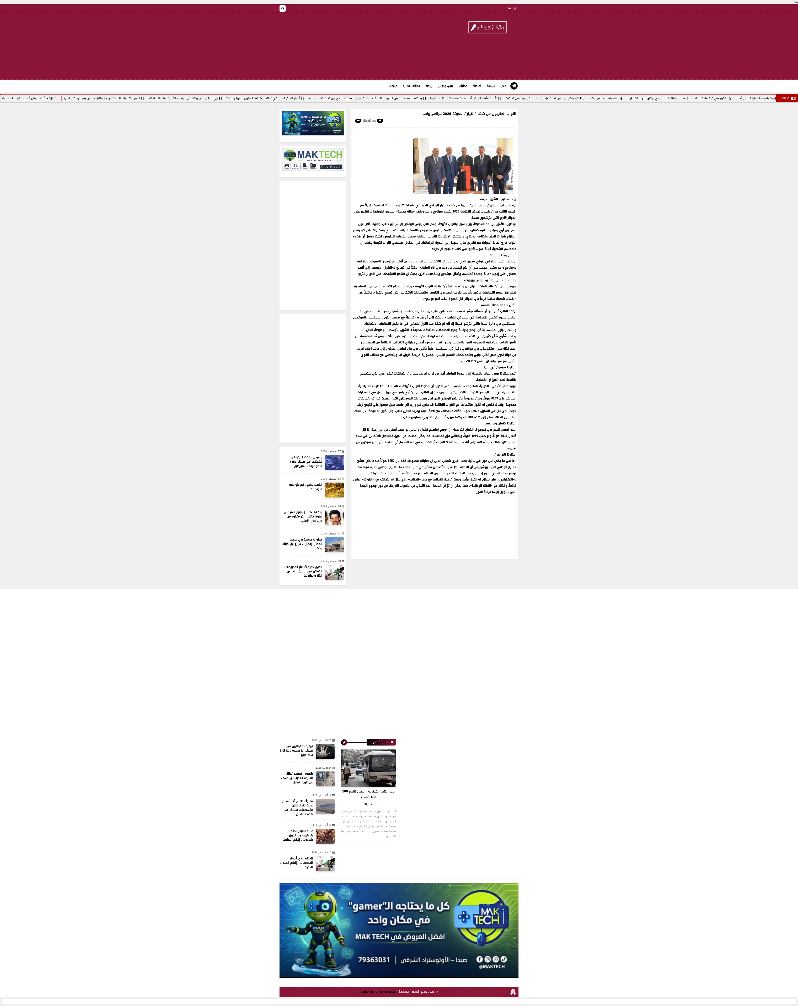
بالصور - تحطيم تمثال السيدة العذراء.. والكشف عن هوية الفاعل (297, 778)
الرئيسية (511, 8)
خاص (503, 86)
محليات (463, 86)
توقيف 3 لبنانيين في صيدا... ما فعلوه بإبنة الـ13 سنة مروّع (296, 750)
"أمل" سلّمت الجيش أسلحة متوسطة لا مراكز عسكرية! (513, 98)
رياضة (428, 86)
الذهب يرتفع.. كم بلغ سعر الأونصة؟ (305, 487)
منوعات (392, 86)
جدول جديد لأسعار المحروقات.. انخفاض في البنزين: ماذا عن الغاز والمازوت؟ (303, 571)
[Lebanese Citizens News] (487, 27)
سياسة (490, 86)
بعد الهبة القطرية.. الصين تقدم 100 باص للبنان (368, 794)
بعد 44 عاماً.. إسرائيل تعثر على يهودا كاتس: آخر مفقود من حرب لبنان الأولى (302, 516)
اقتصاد (477, 86)
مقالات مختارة (411, 86)
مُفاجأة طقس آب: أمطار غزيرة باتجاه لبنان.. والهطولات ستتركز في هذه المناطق (298, 807)
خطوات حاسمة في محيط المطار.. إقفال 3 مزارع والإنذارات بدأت (302, 544)
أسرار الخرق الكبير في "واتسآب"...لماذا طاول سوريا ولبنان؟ (754, 98)
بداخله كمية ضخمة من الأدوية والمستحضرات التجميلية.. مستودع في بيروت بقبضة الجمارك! (415, 98)
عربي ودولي (445, 86)
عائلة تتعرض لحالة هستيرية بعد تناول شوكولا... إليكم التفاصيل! (297, 835)
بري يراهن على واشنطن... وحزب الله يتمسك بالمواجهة (674, 98)
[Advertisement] (355, 46)
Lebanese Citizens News (378, 992)
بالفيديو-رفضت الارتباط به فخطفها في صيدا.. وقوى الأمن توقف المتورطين (305, 461)
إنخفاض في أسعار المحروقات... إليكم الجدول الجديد (296, 863)
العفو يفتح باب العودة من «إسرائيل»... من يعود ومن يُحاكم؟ (593, 98)
